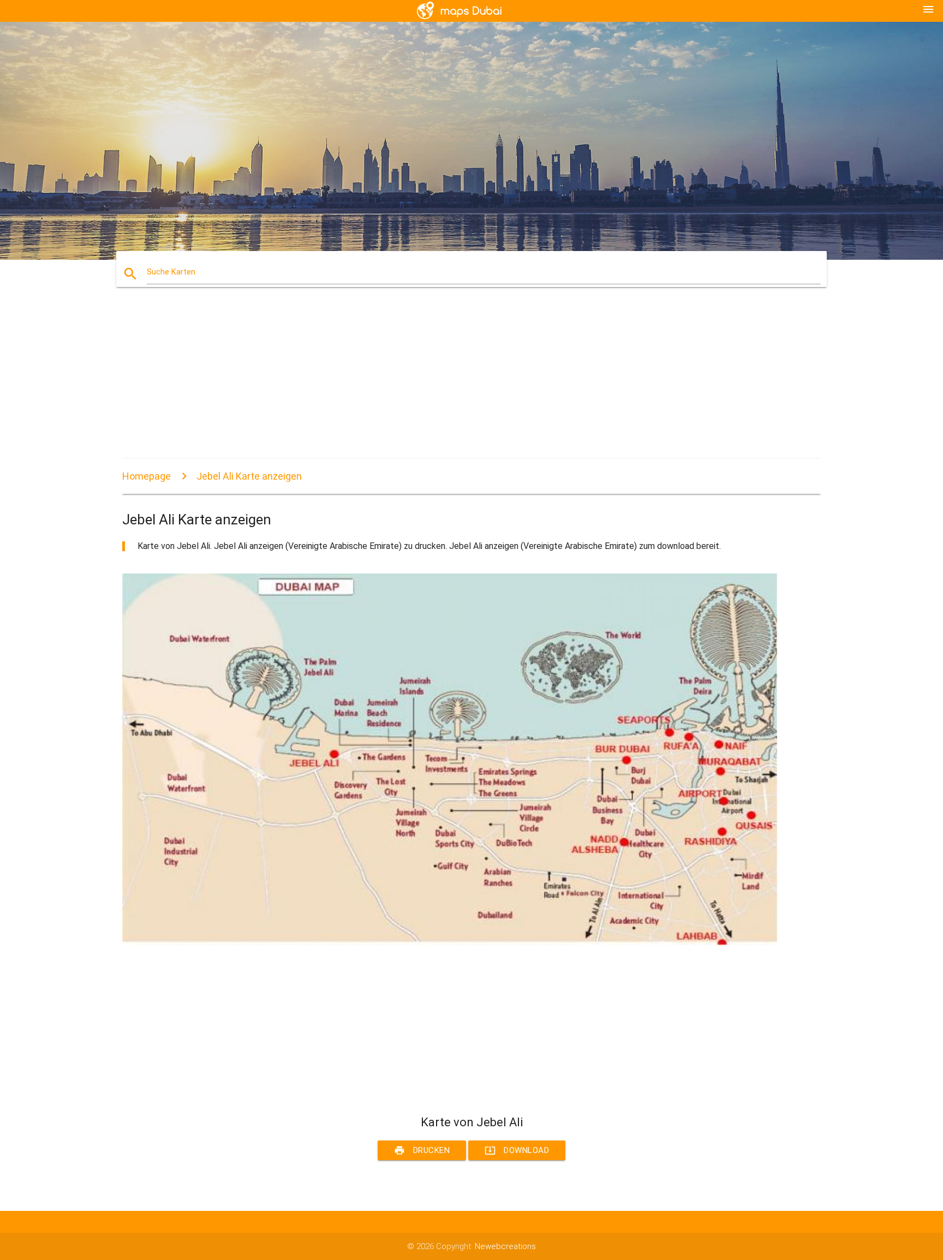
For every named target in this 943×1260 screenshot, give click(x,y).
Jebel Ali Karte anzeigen (249, 476)
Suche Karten (171, 272)
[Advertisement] (449, 382)
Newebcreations (505, 1246)
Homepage (146, 476)
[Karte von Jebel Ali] (449, 942)
